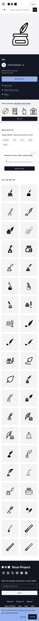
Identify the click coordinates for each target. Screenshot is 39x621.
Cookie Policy (24, 610)
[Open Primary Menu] (3, 4)
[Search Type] (5, 10)
